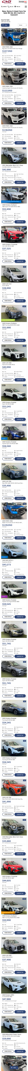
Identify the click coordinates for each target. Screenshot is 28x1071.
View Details (7, 63)
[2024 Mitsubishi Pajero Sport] (14, 1024)
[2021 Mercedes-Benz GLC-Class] (14, 155)
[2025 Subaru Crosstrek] (14, 234)
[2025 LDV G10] (14, 273)
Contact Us (20, 64)
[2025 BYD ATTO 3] (14, 550)
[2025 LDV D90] (14, 353)
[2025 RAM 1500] (14, 76)
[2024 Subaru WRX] (14, 985)
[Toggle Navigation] (26, 6)
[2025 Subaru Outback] (14, 194)
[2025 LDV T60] (14, 471)
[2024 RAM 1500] (14, 36)
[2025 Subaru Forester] (14, 392)
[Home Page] (6, 2)
